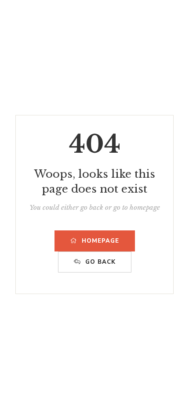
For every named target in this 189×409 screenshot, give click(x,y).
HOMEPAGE (100, 241)
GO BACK (100, 262)
